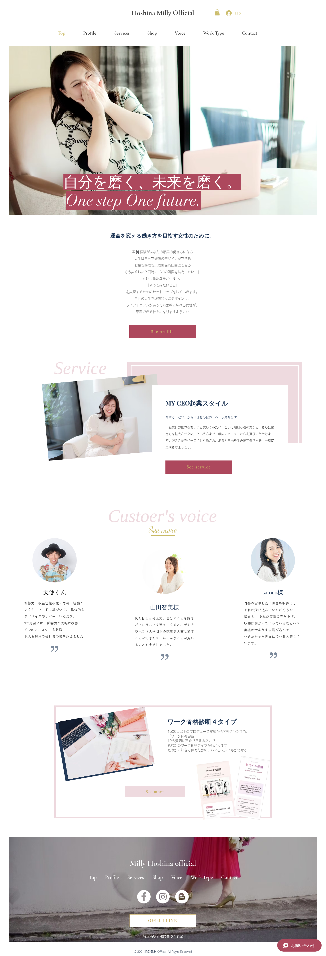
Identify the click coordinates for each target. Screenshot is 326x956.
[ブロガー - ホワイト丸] (182, 896)
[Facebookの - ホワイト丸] (144, 896)
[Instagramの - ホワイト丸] (163, 896)
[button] (217, 12)
